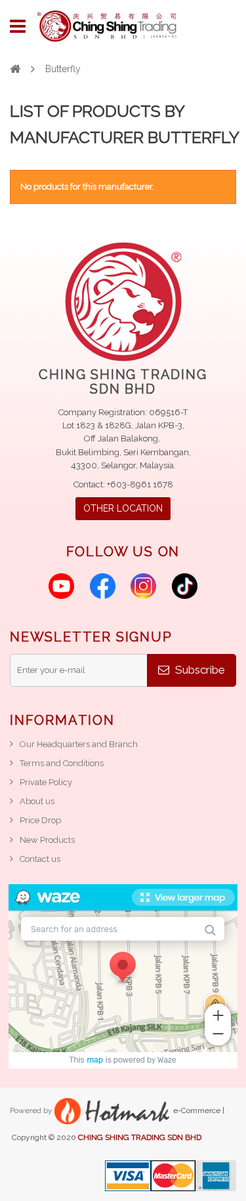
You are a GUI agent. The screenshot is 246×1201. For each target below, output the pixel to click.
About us (37, 801)
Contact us (40, 859)
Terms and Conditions (62, 763)
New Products (47, 840)
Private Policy (46, 782)
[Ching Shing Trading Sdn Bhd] (108, 26)
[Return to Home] (15, 68)
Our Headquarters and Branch (79, 744)
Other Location (123, 508)
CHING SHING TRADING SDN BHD (139, 1137)
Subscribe (199, 669)
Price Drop (40, 820)
